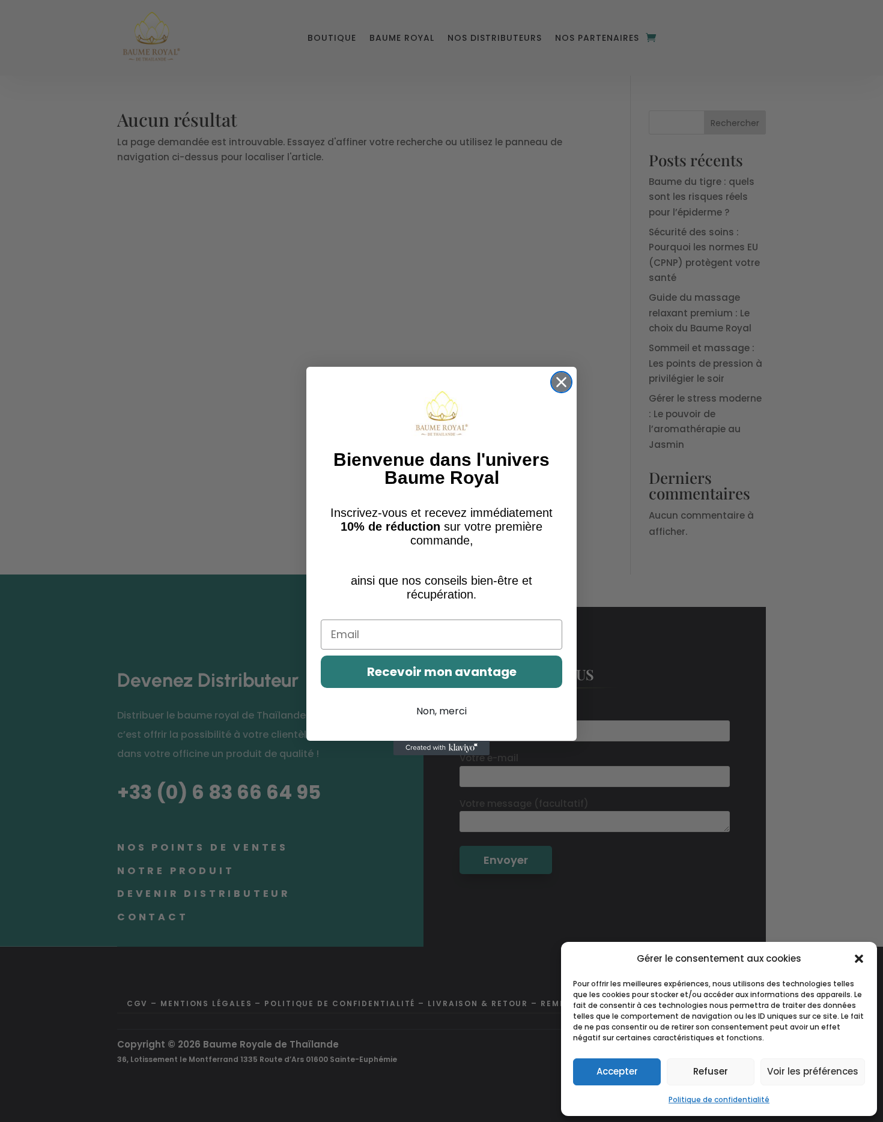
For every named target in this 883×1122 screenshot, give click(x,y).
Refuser (710, 1071)
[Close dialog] (561, 382)
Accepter (617, 1071)
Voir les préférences (812, 1071)
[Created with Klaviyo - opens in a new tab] (441, 748)
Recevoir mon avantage (442, 671)
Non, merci (441, 711)
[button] (859, 959)
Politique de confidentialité (719, 1099)
